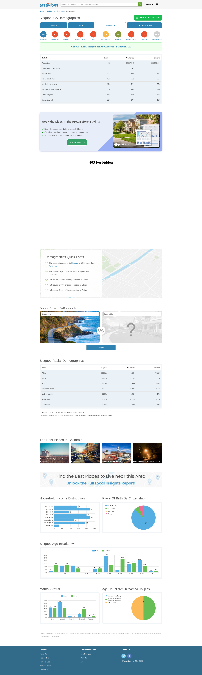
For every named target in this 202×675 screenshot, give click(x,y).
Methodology (44, 658)
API (82, 662)
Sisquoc (60, 11)
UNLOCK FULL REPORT (149, 18)
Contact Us (44, 670)
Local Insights (86, 654)
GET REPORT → (77, 142)
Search (42, 11)
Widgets (84, 658)
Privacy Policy (45, 666)
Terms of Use (45, 662)
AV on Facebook (129, 656)
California (51, 11)
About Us (43, 654)
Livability (148, 4)
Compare (101, 348)
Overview (53, 25)
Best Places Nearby (144, 25)
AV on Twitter (123, 656)
